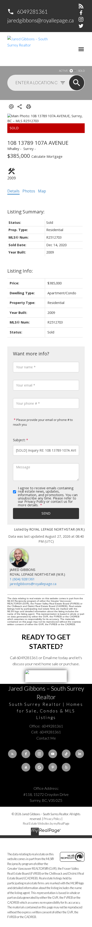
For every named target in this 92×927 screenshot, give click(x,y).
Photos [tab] (28, 191)
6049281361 (32, 11)
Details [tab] (13, 191)
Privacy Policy (52, 819)
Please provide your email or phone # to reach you (43, 422)
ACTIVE (63, 70)
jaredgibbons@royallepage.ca (40, 20)
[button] (27, 11)
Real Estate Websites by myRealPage (46, 823)
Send (46, 513)
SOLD (81, 70)
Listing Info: (20, 271)
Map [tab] (42, 191)
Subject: (19, 440)
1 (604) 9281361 (22, 579)
